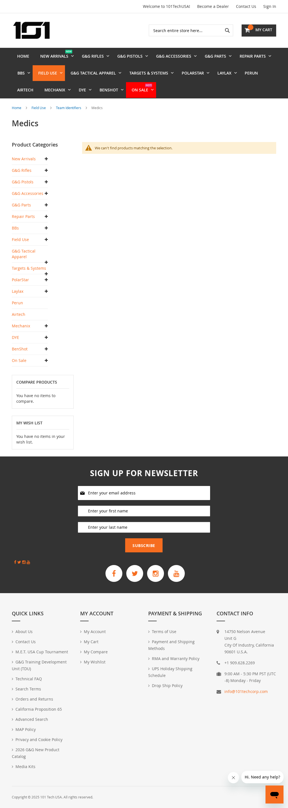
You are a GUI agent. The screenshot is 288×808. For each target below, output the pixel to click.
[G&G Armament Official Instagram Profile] (155, 573)
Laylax (17, 291)
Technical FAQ (28, 678)
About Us (24, 631)
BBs (15, 228)
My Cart (91, 641)
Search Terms (28, 689)
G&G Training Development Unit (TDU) (39, 665)
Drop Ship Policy (167, 685)
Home (17, 107)
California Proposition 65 (38, 709)
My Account (95, 631)
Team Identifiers (69, 107)
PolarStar (20, 279)
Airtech (18, 314)
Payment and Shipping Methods (171, 645)
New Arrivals (24, 158)
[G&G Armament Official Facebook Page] (113, 573)
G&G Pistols (22, 181)
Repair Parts (23, 216)
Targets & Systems (29, 268)
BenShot (20, 349)
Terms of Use (164, 631)
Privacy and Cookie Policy (38, 739)
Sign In (269, 6)
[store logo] (31, 30)
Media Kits (25, 766)
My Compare (96, 651)
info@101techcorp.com (246, 691)
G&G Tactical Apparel (23, 253)
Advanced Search (31, 719)
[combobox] (191, 30)
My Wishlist (94, 662)
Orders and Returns (34, 699)
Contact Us (246, 6)
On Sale (19, 360)
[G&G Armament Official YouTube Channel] (176, 573)
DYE (15, 337)
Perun (17, 302)
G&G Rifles (22, 170)
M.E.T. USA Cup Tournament (41, 651)
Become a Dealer (213, 6)
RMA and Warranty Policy (175, 658)
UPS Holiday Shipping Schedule (170, 672)
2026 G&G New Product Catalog (35, 753)
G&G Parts (21, 205)
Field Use (39, 107)
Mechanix (21, 325)
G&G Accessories (27, 193)
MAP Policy (25, 729)
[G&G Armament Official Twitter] (134, 573)
